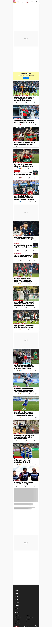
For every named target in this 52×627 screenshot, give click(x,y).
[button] (18, 1)
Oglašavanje (17, 618)
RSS (26, 620)
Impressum (17, 614)
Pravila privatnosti (29, 616)
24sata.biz (28, 618)
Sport (17, 596)
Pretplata (28, 614)
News (17, 593)
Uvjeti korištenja (18, 616)
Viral (17, 608)
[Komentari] (26, 102)
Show (17, 599)
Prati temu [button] (26, 78)
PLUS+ (17, 590)
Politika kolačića (18, 620)
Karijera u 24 (17, 622)
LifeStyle (17, 602)
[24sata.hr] (14, 1)
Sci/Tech (17, 605)
